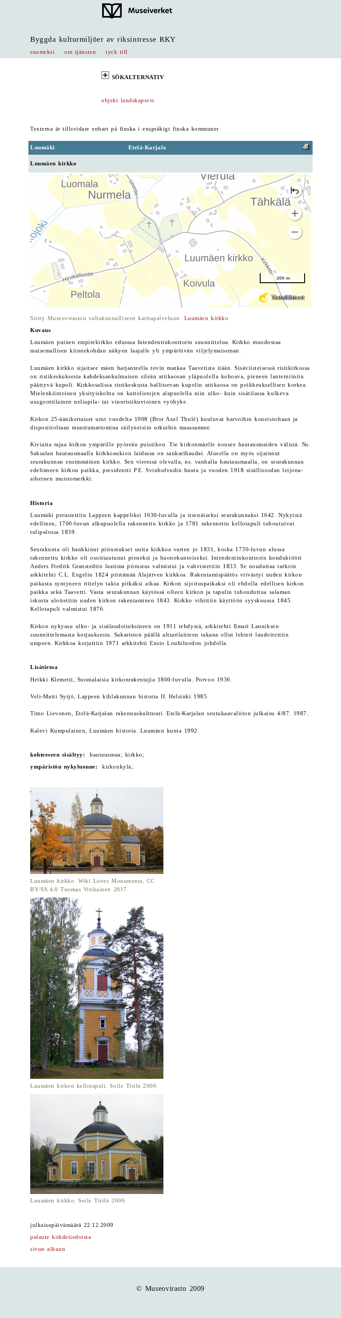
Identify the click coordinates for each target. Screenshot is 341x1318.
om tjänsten (80, 52)
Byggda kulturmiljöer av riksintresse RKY (103, 39)
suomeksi (42, 52)
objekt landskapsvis (128, 100)
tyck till (117, 52)
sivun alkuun (47, 1249)
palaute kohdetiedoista (60, 1237)
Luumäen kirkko (206, 318)
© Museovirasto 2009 (170, 1288)
